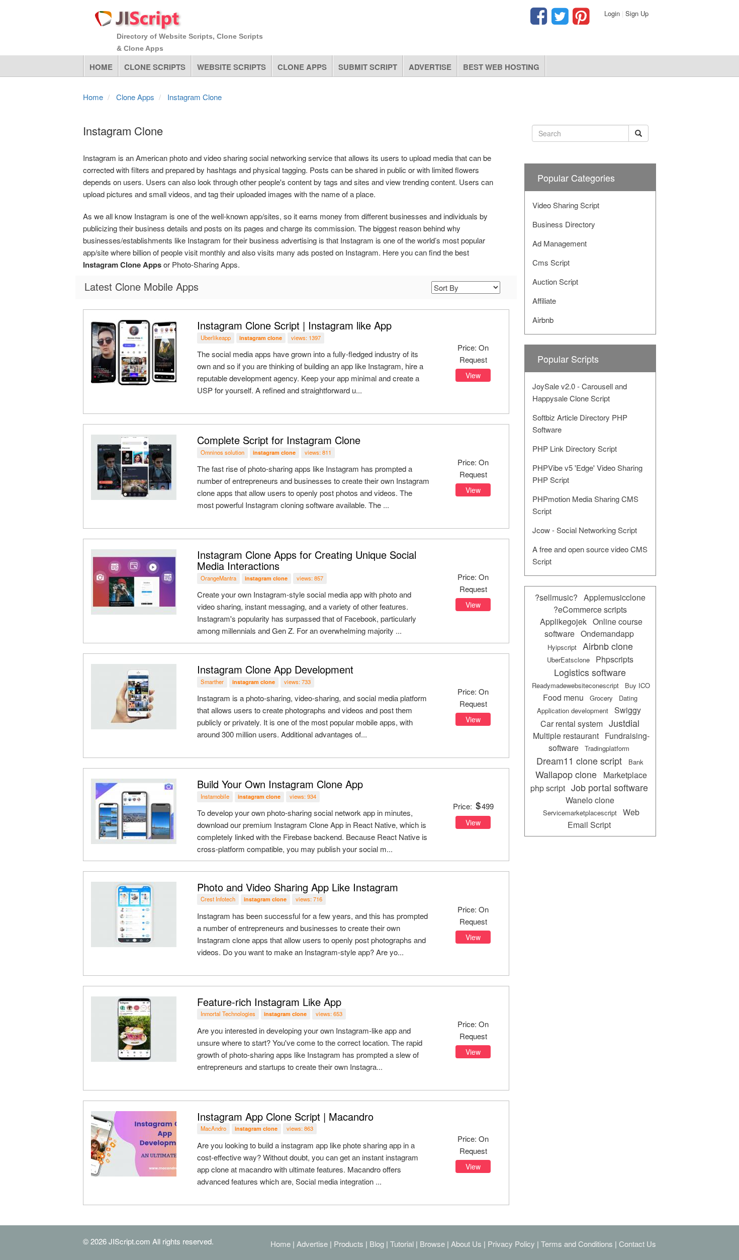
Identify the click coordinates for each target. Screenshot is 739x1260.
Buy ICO (637, 685)
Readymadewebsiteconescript (575, 685)
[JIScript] (138, 16)
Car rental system (571, 723)
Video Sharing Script (565, 205)
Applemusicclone (614, 597)
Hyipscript (562, 647)
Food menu (563, 697)
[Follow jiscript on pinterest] (579, 20)
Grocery (601, 698)
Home (101, 66)
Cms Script (551, 262)
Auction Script (555, 281)
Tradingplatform (607, 748)
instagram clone (260, 338)
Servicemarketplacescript (580, 812)
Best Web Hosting (501, 66)
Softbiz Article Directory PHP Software (579, 423)
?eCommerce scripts (590, 609)
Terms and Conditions (577, 1243)
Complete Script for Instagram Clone (278, 440)
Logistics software (590, 672)
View (473, 375)
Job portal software (609, 787)
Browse (432, 1243)
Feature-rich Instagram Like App (269, 1001)
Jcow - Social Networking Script (584, 530)
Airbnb (542, 319)
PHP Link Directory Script (574, 448)
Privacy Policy (511, 1243)
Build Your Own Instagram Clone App (280, 784)
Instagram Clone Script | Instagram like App (294, 325)
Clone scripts (155, 66)
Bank (635, 762)
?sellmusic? (556, 597)
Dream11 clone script (579, 760)
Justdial (624, 722)
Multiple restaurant (566, 735)
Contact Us (637, 1243)
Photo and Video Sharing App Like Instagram (297, 887)
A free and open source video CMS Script (590, 555)
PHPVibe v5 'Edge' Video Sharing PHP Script (587, 473)
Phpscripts (614, 659)
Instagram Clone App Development (275, 669)
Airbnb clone (608, 645)
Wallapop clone (566, 774)
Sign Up (637, 13)
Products (348, 1243)
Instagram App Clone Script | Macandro (285, 1116)
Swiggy (627, 710)
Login (612, 13)
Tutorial (402, 1243)
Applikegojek (563, 621)
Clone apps (302, 66)
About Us (466, 1243)
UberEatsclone (568, 659)
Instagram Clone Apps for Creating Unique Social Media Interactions (306, 560)
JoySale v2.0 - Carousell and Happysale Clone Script (579, 392)
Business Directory (563, 224)
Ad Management (559, 243)
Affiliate (544, 300)
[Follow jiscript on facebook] (538, 20)
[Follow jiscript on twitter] (558, 20)
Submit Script (367, 66)
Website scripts (231, 66)
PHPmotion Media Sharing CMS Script (585, 504)
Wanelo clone (590, 800)
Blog (376, 1243)
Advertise (430, 66)
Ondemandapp (607, 633)
